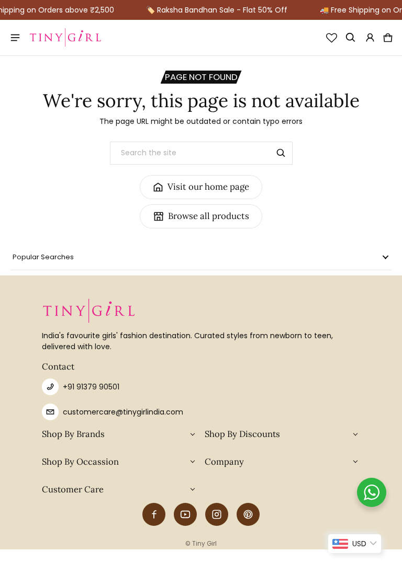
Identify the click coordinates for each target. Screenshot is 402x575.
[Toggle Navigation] (16, 37)
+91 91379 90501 (91, 387)
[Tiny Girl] (65, 38)
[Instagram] (216, 514)
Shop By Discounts (242, 434)
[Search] (281, 153)
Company (224, 461)
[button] (351, 37)
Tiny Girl (204, 543)
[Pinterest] (248, 514)
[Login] (370, 37)
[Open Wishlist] (331, 38)
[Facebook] (153, 514)
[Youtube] (185, 514)
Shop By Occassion (80, 461)
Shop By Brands (73, 434)
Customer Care (73, 489)
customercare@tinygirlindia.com (123, 412)
